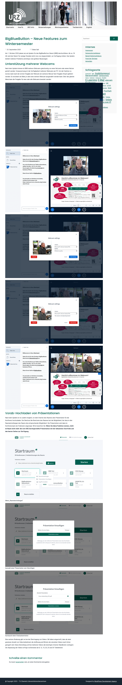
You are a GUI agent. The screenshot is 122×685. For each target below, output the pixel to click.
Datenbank (92, 77)
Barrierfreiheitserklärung (93, 56)
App (93, 73)
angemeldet (20, 662)
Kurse (104, 85)
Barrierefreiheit (91, 75)
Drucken (104, 77)
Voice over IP (105, 102)
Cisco (87, 77)
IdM (107, 83)
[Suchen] (114, 39)
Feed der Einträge (91, 59)
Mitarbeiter (104, 88)
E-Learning (91, 80)
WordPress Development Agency (105, 681)
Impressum (89, 50)
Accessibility (88, 73)
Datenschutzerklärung (92, 53)
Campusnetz (104, 76)
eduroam (108, 80)
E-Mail (101, 80)
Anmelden (88, 61)
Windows (104, 107)
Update (109, 99)
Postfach (107, 91)
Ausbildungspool (102, 73)
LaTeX (109, 85)
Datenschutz (98, 77)
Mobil (109, 88)
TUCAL (107, 97)
